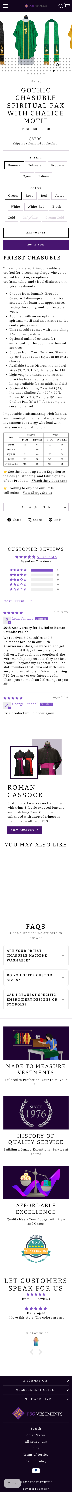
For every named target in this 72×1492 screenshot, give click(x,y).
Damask (14, 165)
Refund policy (36, 1461)
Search (36, 1428)
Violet (59, 195)
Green (13, 195)
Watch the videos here (49, 481)
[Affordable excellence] (36, 1182)
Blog (36, 1448)
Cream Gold (54, 217)
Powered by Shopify (36, 1488)
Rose (30, 195)
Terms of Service (36, 1454)
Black (56, 206)
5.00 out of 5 (47, 557)
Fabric (36, 157)
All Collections (36, 1441)
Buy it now (36, 244)
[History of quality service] (36, 1113)
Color (36, 188)
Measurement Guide (35, 1389)
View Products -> (25, 830)
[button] (18, 570)
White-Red (36, 206)
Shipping (19, 143)
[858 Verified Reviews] (36, 1265)
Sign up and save (35, 1399)
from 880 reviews (36, 1299)
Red (44, 195)
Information (35, 1380)
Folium (43, 176)
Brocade (57, 165)
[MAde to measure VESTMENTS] (36, 1043)
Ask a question (36, 507)
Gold (11, 217)
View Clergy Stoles (37, 493)
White (15, 206)
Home (35, 81)
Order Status (36, 1435)
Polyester (35, 165)
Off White (30, 217)
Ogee (27, 176)
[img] (13, 613)
